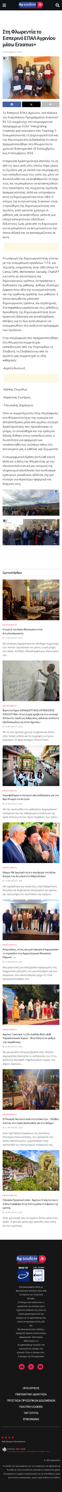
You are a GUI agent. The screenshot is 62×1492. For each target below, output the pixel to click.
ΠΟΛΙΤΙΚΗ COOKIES (31, 1406)
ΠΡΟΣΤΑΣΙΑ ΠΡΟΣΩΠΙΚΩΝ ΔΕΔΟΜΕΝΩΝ (31, 1400)
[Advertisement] (31, 18)
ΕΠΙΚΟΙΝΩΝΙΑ (31, 1419)
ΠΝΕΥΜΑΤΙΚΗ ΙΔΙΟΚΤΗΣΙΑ (30, 1394)
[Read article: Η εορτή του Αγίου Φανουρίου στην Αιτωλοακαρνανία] (31, 600)
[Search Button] (57, 5)
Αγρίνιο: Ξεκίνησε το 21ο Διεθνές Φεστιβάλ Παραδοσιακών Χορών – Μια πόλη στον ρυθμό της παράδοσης (29, 1038)
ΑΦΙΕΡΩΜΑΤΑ (10, 625)
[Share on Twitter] (31, 104)
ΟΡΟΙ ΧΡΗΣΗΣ (31, 1388)
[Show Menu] (4, 5)
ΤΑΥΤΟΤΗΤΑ (31, 1413)
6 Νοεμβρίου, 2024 (12, 51)
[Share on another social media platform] (50, 104)
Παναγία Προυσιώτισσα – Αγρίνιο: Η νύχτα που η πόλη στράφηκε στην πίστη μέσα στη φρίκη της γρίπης (30, 1203)
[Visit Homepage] (31, 5)
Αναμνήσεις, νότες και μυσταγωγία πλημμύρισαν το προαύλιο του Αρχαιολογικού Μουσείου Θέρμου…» (31, 953)
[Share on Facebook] (12, 104)
